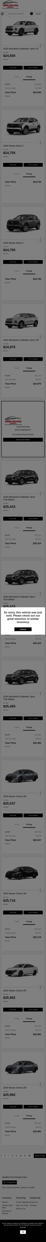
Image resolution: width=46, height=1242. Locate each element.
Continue (23, 629)
